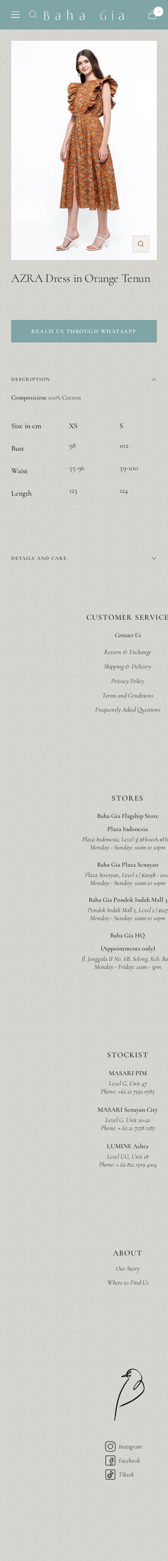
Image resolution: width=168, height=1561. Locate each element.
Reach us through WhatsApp (84, 331)
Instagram (130, 1446)
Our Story (128, 1268)
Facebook (129, 1460)
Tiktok (126, 1475)
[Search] (33, 14)
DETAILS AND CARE (39, 558)
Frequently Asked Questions (127, 710)
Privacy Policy (127, 681)
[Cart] (152, 14)
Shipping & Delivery (127, 666)
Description (30, 379)
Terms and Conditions (127, 695)
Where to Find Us (127, 1282)
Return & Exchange (127, 652)
